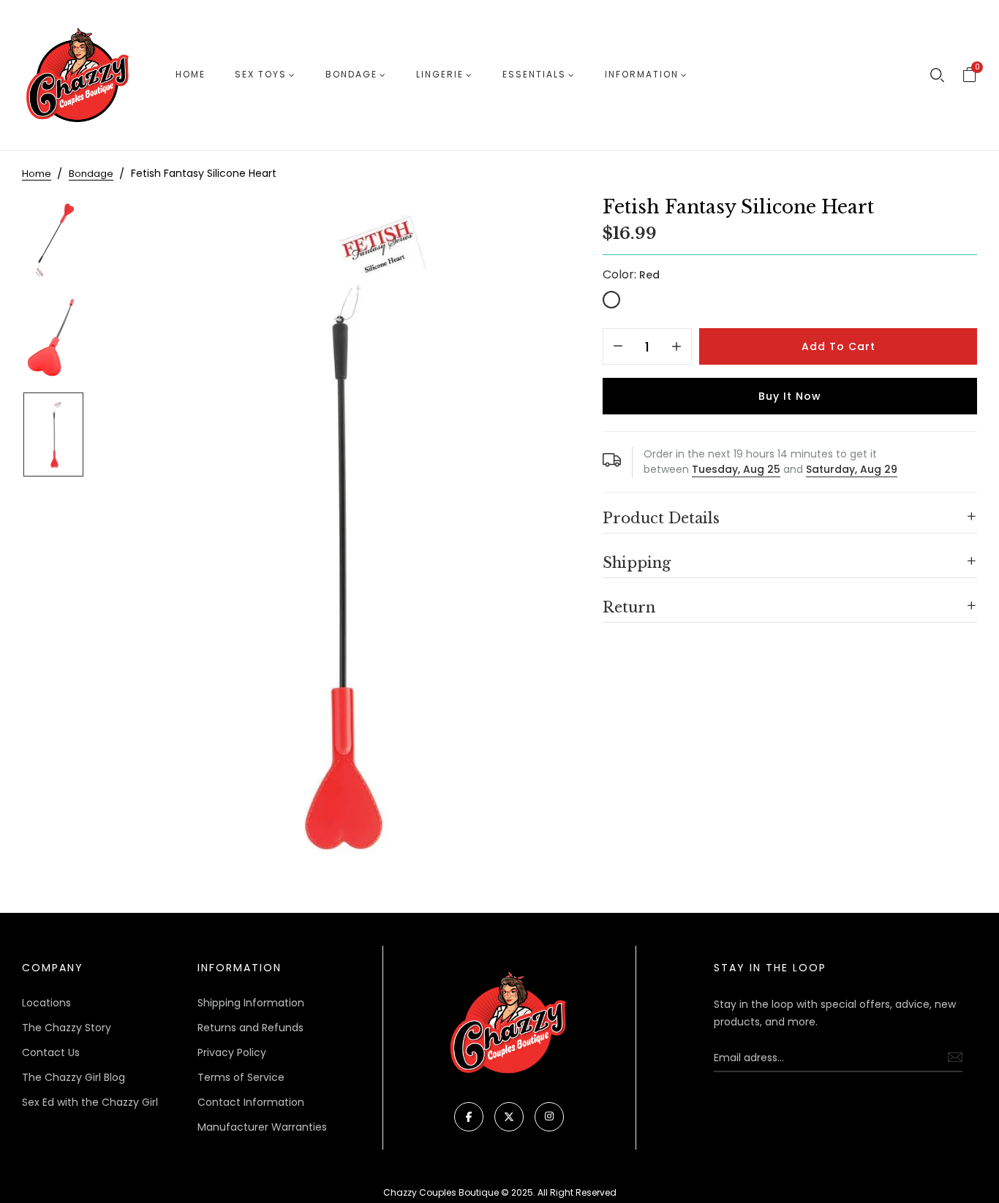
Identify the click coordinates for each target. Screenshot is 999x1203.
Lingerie (440, 74)
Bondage (351, 74)
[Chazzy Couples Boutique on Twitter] (509, 1116)
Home (191, 74)
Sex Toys (261, 74)
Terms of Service (240, 1077)
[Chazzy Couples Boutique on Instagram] (549, 1116)
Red (611, 299)
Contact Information (250, 1102)
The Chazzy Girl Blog (73, 1077)
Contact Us (51, 1052)
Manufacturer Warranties (262, 1127)
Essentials (534, 74)
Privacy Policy (231, 1052)
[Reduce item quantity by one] (618, 347)
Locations (46, 1002)
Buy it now (789, 396)
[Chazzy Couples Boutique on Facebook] (468, 1116)
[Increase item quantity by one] (676, 347)
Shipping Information (250, 1002)
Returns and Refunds (250, 1027)
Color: (631, 274)
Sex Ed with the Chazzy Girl (90, 1102)
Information (642, 74)
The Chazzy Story (66, 1027)
